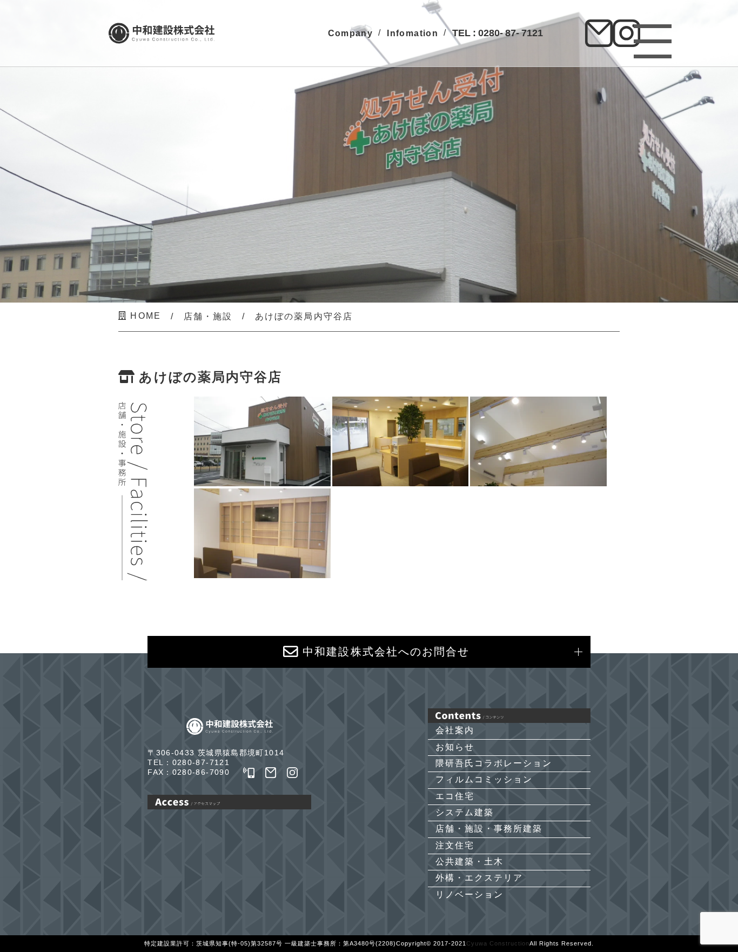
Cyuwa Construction (497, 943)
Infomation (412, 33)
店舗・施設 (208, 316)
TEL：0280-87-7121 (188, 763)
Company (350, 33)
